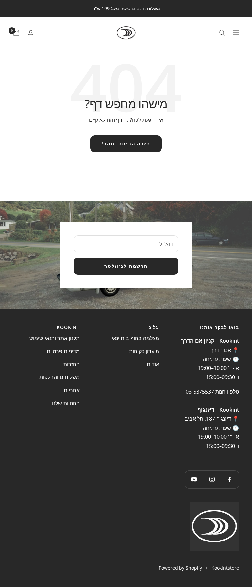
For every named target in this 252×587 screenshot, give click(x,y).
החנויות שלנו (66, 403)
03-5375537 (200, 391)
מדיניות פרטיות (63, 351)
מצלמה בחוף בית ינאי (135, 338)
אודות (153, 364)
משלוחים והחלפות (59, 377)
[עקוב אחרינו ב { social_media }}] (230, 479)
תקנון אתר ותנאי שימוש (54, 338)
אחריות (72, 390)
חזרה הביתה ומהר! (126, 143)
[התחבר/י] (30, 33)
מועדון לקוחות (144, 351)
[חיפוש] (222, 33)
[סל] (16, 33)
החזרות (71, 364)
